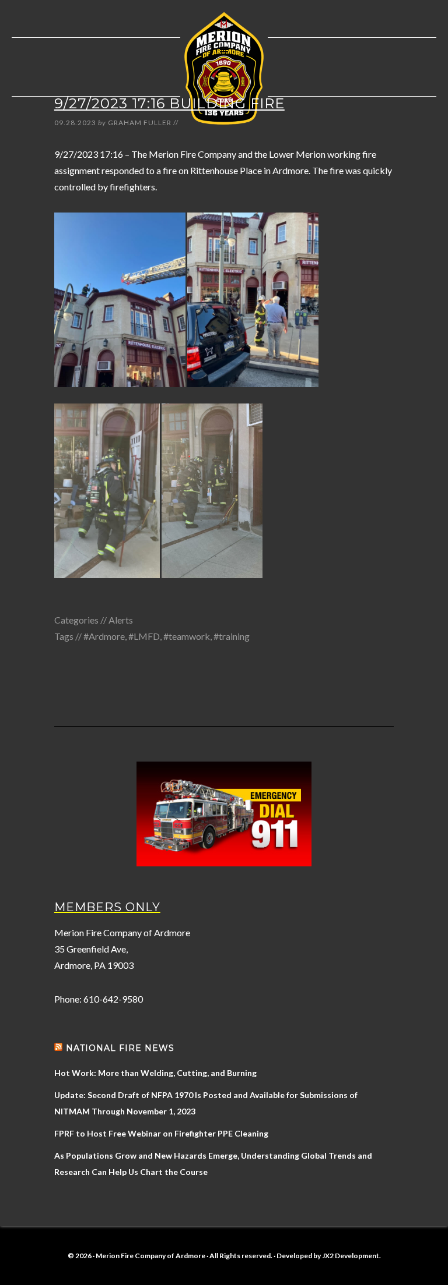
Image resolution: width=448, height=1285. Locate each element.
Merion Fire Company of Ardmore (224, 68)
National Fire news (120, 1048)
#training (232, 636)
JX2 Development (350, 1255)
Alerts (120, 619)
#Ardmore (104, 636)
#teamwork (186, 636)
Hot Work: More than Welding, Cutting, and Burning (155, 1073)
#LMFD (144, 636)
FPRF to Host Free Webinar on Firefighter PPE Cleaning (161, 1133)
